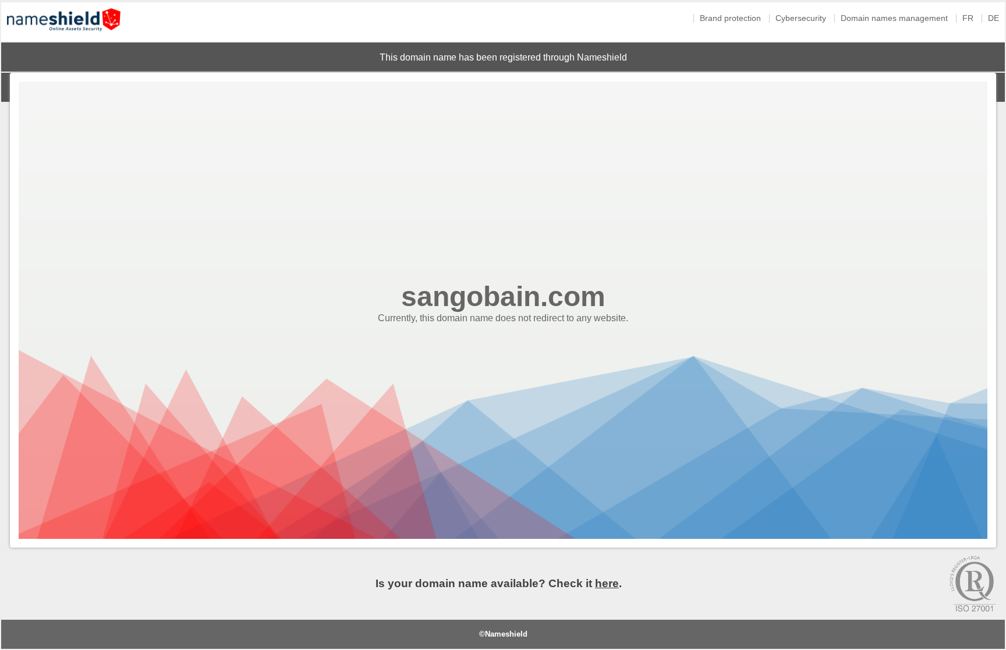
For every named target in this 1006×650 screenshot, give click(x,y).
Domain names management (894, 18)
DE (993, 18)
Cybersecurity (800, 18)
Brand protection (730, 18)
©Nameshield (503, 634)
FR (967, 18)
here (607, 583)
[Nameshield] (63, 34)
